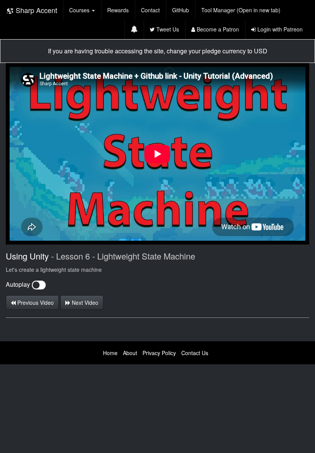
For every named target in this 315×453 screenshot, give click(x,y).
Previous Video (35, 302)
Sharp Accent (35, 10)
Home (110, 353)
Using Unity (27, 256)
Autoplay (19, 284)
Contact (150, 10)
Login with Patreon (279, 29)
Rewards (118, 10)
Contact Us (194, 353)
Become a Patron (217, 29)
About (130, 353)
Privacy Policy (159, 353)
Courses (80, 10)
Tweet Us (167, 29)
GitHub (180, 10)
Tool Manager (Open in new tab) (240, 10)
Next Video (84, 302)
